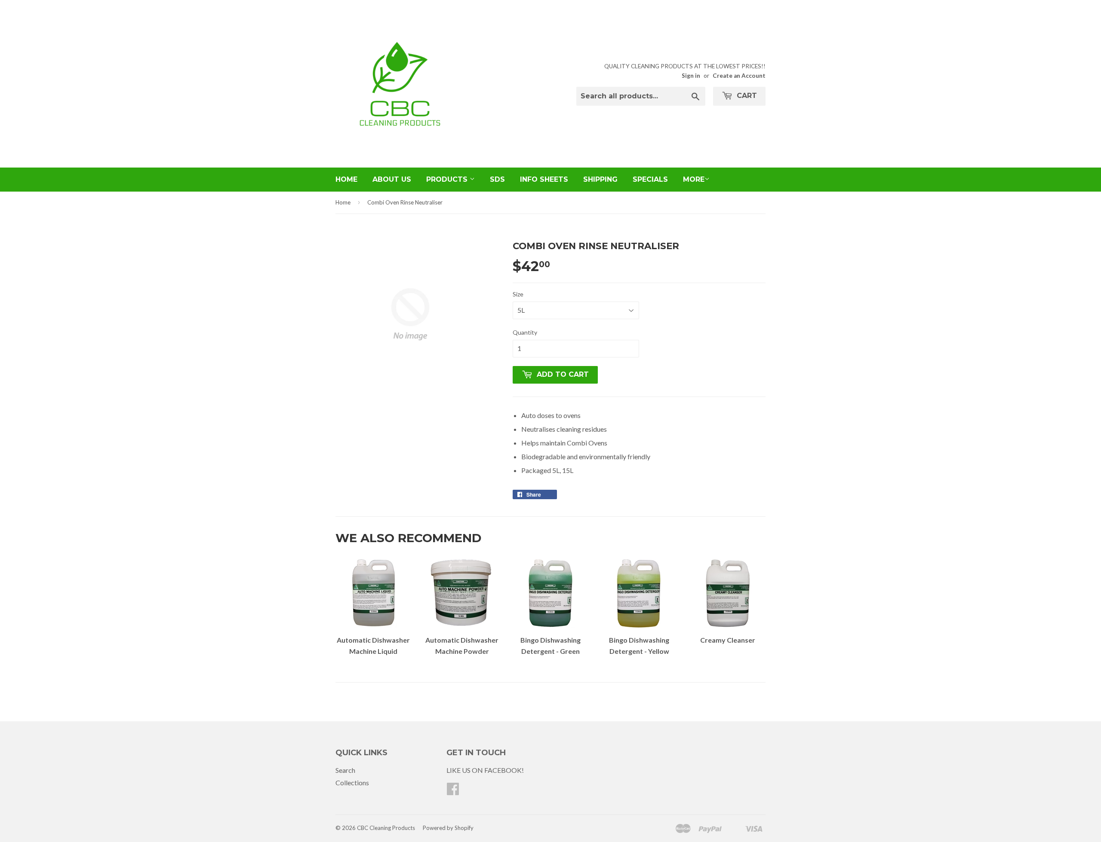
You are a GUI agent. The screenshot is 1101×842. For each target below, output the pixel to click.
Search (345, 770)
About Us (391, 179)
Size (518, 294)
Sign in (691, 75)
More (693, 179)
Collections (352, 782)
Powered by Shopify (448, 827)
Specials (650, 179)
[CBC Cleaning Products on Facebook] (452, 791)
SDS (497, 179)
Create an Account (739, 75)
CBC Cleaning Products (386, 827)
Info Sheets (544, 179)
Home (346, 179)
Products (448, 179)
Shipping (600, 179)
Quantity (525, 332)
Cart (746, 96)
